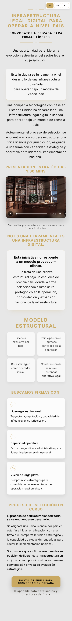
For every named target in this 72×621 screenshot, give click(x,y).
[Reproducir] (10, 213)
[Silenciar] (66, 213)
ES (50, 5)
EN (57, 5)
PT (65, 5)
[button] (36, 197)
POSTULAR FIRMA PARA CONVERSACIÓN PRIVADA (36, 581)
